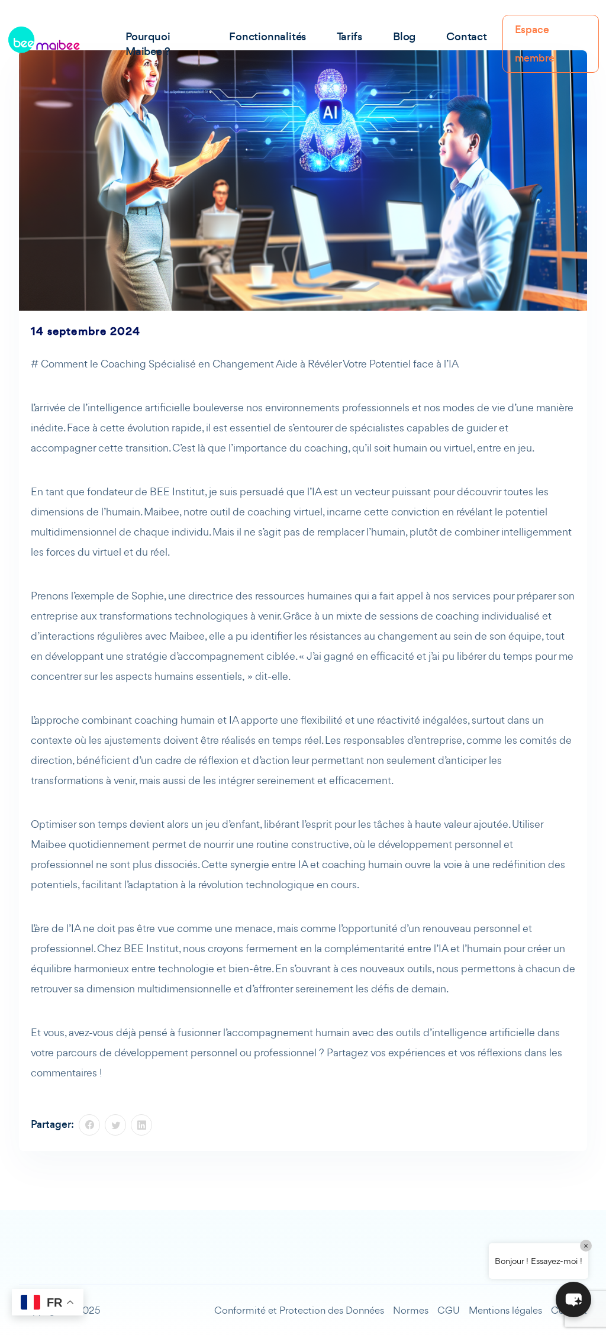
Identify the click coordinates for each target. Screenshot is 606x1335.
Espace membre (535, 43)
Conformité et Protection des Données (299, 1310)
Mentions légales (505, 1310)
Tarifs (349, 36)
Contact (466, 36)
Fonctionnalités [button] (267, 36)
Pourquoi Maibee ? (147, 44)
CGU (448, 1310)
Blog (404, 36)
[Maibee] (43, 40)
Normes (410, 1310)
